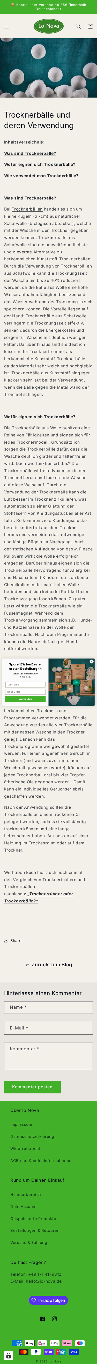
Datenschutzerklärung (32, 1136)
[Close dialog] (91, 661)
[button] (7, 26)
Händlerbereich (25, 1194)
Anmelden (25, 699)
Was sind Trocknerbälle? (30, 153)
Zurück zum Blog (52, 965)
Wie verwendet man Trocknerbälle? (41, 175)
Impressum (21, 1124)
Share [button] (16, 940)
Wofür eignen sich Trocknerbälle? (40, 164)
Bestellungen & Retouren (35, 1230)
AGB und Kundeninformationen (41, 1160)
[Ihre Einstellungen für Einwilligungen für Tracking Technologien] (8, 1355)
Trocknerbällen (27, 209)
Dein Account (23, 1206)
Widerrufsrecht (25, 1148)
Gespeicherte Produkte (33, 1218)
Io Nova (55, 1361)
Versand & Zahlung (28, 1242)
